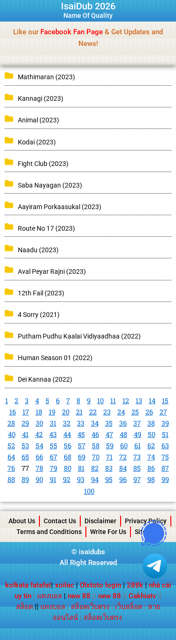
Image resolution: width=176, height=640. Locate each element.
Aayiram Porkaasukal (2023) (59, 207)
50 (151, 434)
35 (109, 423)
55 (53, 445)
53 (25, 445)
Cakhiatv (142, 596)
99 (165, 479)
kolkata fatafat (28, 585)
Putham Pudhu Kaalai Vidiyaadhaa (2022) (79, 336)
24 (121, 411)
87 (165, 468)
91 (53, 479)
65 (25, 456)
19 (52, 411)
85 (137, 468)
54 (39, 445)
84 (123, 468)
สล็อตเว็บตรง (90, 606)
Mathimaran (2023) (46, 77)
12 (125, 400)
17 (26, 411)
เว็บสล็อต (128, 606)
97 (137, 479)
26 (149, 411)
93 (80, 479)
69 (81, 456)
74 (151, 456)
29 (25, 423)
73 (137, 456)
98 (151, 479)
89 (25, 479)
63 (165, 445)
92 (66, 479)
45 (81, 434)
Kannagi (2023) (40, 98)
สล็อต (24, 606)
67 (53, 456)
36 (123, 423)
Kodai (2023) (37, 142)
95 (109, 479)
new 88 (79, 596)
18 (39, 411)
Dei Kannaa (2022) (45, 379)
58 (95, 445)
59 (110, 445)
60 (124, 445)
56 (67, 445)
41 (25, 434)
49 (137, 434)
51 (165, 434)
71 (109, 456)
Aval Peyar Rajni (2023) (52, 271)
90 (39, 479)
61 (137, 445)
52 (11, 445)
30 (39, 423)
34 (95, 423)
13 (139, 400)
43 (53, 434)
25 (135, 411)
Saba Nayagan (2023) (50, 185)
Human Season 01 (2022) (55, 357)
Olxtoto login (100, 585)
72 (123, 456)
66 (39, 456)
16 (12, 411)
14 (152, 400)
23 (107, 411)
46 (95, 434)
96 (123, 479)
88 (11, 479)
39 (165, 423)
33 (80, 423)
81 (81, 468)
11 (113, 400)
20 (65, 411)
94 (95, 479)
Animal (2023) (38, 120)
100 (89, 491)
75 (165, 456)
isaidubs (92, 552)
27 (163, 411)
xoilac (65, 585)
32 (66, 423)
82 (95, 468)
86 (151, 468)
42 (39, 434)
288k (135, 585)
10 (100, 400)
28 (11, 423)
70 (95, 456)
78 (39, 468)
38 (151, 423)
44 (67, 434)
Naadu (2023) (38, 250)
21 (79, 411)
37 (137, 423)
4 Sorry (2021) (39, 314)
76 (11, 468)
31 (53, 423)
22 (93, 411)
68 (67, 456)
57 (81, 445)
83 (109, 468)
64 (11, 456)
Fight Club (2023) (43, 163)
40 (11, 434)
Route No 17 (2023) (46, 228)
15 (165, 400)
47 (109, 434)
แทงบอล (49, 596)
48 (123, 434)
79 (53, 468)
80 (67, 468)
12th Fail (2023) (41, 293)
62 (151, 445)
